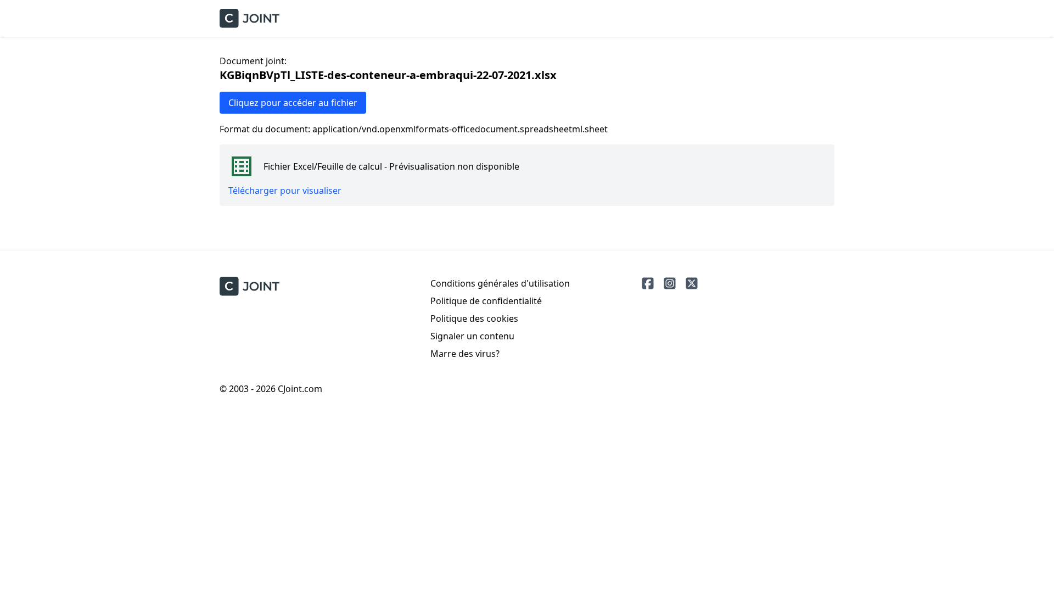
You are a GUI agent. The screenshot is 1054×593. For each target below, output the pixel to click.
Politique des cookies (474, 318)
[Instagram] (669, 283)
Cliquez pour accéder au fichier (292, 103)
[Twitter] (691, 283)
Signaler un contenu (472, 336)
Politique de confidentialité (486, 301)
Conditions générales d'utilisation (500, 283)
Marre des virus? (465, 354)
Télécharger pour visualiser (284, 190)
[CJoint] (249, 286)
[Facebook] (647, 283)
